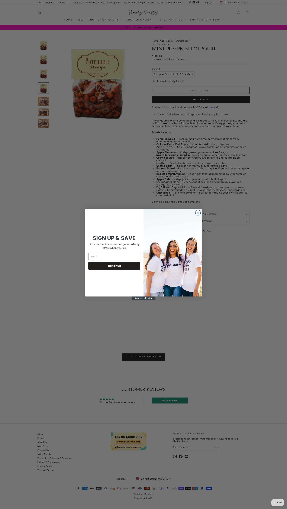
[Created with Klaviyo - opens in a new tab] (143, 298)
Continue (114, 266)
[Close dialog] (198, 212)
